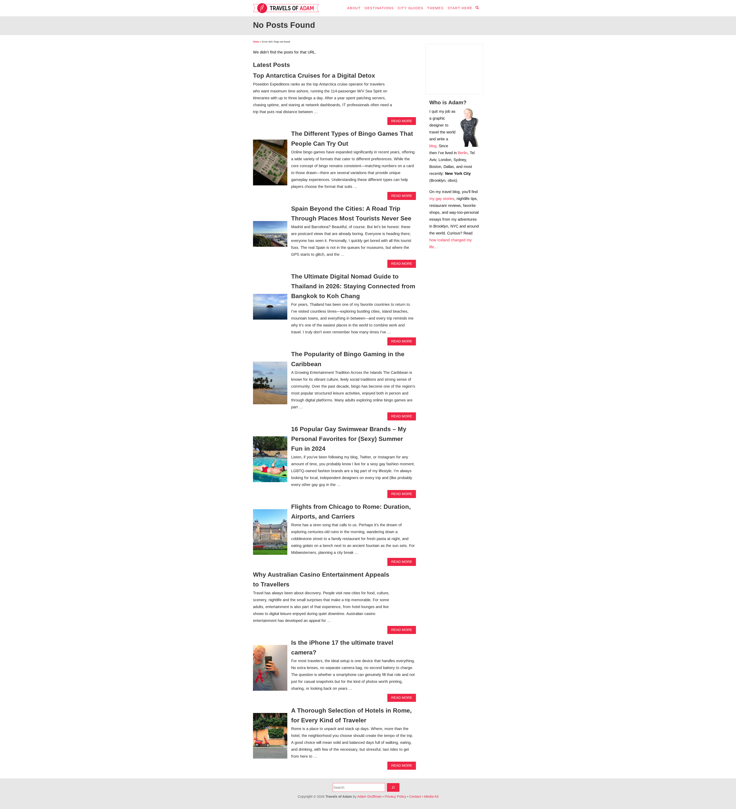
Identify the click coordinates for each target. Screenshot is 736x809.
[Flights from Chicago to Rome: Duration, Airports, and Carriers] (270, 534)
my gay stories (441, 198)
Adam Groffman (369, 796)
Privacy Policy (395, 796)
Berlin (462, 153)
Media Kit (431, 796)
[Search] (393, 787)
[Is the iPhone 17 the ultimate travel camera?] (270, 670)
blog (432, 146)
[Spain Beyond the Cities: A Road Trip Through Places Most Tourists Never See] (270, 236)
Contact (415, 796)
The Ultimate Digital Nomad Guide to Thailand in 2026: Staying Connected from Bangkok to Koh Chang (353, 286)
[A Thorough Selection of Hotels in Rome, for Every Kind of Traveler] (270, 738)
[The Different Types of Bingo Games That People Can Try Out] (270, 164)
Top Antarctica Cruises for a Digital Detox (314, 75)
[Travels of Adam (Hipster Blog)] (287, 8)
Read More (403, 122)
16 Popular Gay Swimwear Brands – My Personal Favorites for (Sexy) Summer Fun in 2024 (348, 439)
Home (256, 41)
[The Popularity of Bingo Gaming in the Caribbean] (270, 385)
